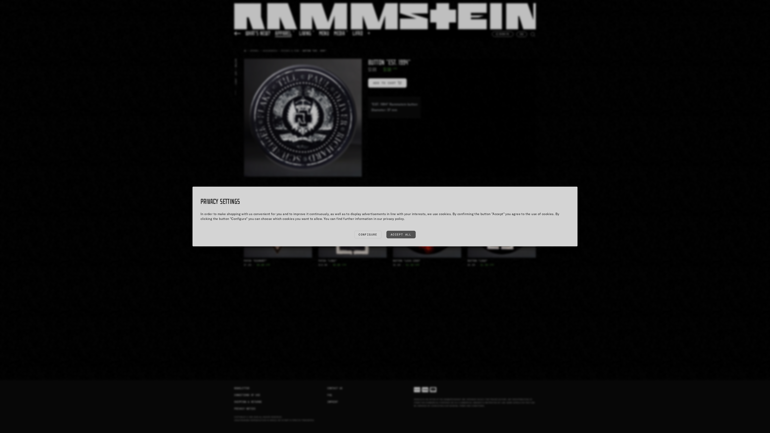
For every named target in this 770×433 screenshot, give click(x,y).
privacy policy (393, 219)
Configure (368, 234)
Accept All (401, 234)
